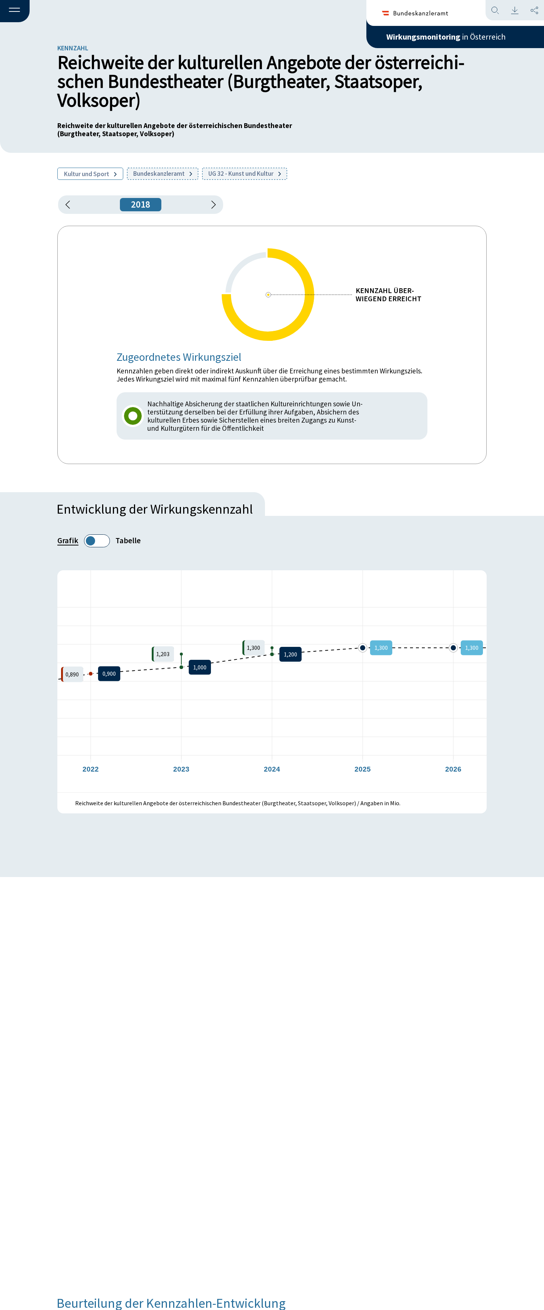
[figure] (272, 681)
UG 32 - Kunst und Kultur (241, 173)
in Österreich (446, 36)
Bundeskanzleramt (159, 173)
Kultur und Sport (87, 174)
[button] (15, 11)
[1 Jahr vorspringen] (211, 205)
